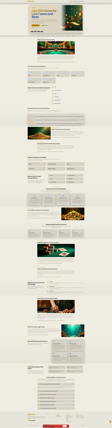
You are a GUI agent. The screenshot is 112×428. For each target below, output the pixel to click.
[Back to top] (110, 421)
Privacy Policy (68, 417)
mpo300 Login (75, 1)
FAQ (66, 420)
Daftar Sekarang (58, 426)
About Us (67, 415)
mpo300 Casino (81, 1)
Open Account (36, 25)
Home (71, 1)
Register (58, 415)
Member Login (45, 25)
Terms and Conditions (69, 416)
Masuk (64, 426)
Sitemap (83, 425)
